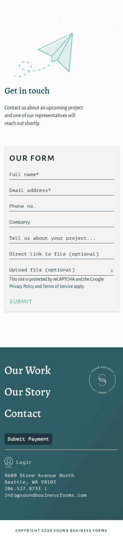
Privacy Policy (21, 286)
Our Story (27, 392)
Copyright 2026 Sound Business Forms (61, 530)
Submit (21, 301)
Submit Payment (28, 439)
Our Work (27, 370)
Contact (22, 413)
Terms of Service (58, 286)
